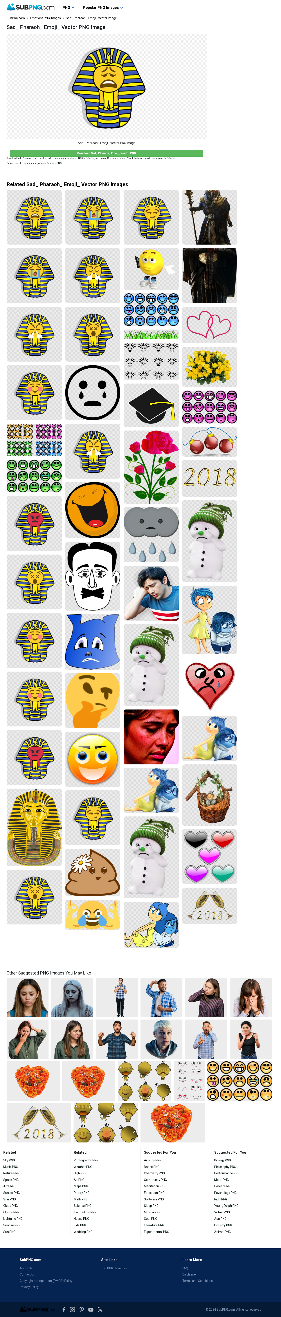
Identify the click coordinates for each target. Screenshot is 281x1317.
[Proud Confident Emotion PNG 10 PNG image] (117, 997)
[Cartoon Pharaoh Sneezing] (92, 451)
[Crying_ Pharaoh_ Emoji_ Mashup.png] (34, 275)
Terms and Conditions (197, 1281)
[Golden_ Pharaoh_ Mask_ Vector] (34, 827)
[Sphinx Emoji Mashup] (92, 817)
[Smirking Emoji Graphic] (92, 759)
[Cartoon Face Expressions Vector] (151, 361)
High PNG (80, 1173)
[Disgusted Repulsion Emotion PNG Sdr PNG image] (117, 1039)
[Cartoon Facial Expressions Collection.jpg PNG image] (189, 1081)
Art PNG (8, 1186)
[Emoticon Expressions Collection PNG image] (239, 1081)
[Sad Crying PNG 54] (151, 593)
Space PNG (11, 1180)
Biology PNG (222, 1160)
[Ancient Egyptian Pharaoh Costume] (209, 217)
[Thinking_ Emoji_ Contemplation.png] (92, 700)
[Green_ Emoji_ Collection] (34, 476)
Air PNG (79, 1180)
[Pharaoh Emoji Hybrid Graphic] (34, 699)
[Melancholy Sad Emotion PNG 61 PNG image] (28, 997)
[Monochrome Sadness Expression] (92, 576)
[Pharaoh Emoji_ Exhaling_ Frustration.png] (34, 334)
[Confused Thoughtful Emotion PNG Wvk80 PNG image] (161, 1039)
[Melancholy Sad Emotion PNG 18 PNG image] (72, 997)
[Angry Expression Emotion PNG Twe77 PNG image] (251, 1039)
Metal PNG (221, 1180)
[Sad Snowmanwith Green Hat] (151, 665)
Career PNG (222, 1186)
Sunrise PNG (11, 1225)
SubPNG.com (16, 18)
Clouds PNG (11, 1212)
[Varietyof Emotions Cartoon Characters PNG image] (106, 1122)
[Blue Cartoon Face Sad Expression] (92, 642)
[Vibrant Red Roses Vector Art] (151, 467)
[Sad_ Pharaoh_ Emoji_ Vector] (34, 217)
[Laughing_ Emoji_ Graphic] (92, 510)
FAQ (185, 1268)
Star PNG (9, 1199)
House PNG (81, 1218)
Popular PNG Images (101, 7)
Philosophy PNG (225, 1167)
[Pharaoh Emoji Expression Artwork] (34, 582)
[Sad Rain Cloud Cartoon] (151, 534)
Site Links (109, 1260)
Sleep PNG (151, 1205)
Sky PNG (9, 1160)
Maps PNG (81, 1186)
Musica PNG (152, 1212)
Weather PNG (83, 1167)
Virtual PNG (222, 1212)
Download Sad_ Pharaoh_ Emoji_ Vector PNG (106, 153)
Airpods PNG (152, 1160)
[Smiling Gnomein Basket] (209, 795)
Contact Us (27, 1274)
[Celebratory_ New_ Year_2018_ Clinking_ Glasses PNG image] (39, 1122)
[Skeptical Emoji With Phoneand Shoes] (151, 269)
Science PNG (82, 1205)
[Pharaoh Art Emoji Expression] (92, 334)
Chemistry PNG (154, 1173)
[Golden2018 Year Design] (209, 478)
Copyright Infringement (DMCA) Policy (46, 1281)
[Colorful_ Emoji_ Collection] (34, 440)
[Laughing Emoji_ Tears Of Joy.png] (92, 915)
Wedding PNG (83, 1232)
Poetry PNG (82, 1192)
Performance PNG (227, 1173)
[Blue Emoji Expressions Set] (151, 309)
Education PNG (154, 1192)
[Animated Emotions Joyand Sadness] (151, 790)
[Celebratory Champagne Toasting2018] (209, 906)
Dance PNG (151, 1167)
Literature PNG (154, 1225)
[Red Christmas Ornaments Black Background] (209, 442)
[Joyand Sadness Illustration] (151, 925)
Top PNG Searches (114, 1268)
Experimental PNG (156, 1232)
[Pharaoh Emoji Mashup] (34, 392)
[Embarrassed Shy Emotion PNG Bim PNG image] (28, 1039)
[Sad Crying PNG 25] (151, 736)
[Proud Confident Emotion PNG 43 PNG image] (161, 997)
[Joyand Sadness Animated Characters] (209, 738)
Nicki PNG (220, 1199)
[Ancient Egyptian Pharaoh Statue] (209, 275)
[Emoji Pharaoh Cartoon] (34, 640)
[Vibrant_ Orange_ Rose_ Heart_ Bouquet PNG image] (33, 1081)
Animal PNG (222, 1232)
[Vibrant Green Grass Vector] (151, 334)
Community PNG (155, 1180)
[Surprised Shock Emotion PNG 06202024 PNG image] (206, 1039)
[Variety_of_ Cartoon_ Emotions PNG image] (144, 1081)
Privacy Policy (29, 1287)
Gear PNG (150, 1218)
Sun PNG (9, 1232)
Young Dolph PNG (226, 1205)
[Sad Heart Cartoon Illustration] (209, 685)
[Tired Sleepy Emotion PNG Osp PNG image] (206, 997)
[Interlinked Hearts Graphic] (209, 325)
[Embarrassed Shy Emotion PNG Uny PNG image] (72, 1039)
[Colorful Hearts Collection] (209, 856)
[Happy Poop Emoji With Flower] (92, 872)
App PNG (220, 1218)
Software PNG (154, 1199)
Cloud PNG (10, 1205)
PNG (66, 7)
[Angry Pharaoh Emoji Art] (34, 523)
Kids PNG (80, 1225)
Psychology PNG (225, 1192)
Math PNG (81, 1199)
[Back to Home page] (30, 7)
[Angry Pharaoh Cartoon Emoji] (92, 275)
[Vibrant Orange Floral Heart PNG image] (172, 1122)
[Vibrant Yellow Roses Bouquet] (209, 367)
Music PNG (10, 1167)
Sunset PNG (11, 1192)
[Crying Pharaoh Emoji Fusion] (92, 217)
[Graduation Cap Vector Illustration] (151, 405)
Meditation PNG (155, 1186)
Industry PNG (223, 1225)
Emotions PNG (54, 163)
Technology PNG (85, 1212)
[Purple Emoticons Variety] (209, 407)
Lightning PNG (13, 1218)
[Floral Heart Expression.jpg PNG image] (88, 1081)
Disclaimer (189, 1274)
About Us (26, 1268)
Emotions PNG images (45, 18)
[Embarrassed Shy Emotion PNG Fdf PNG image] (251, 997)
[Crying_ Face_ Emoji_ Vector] (92, 392)
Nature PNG (11, 1173)
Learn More (192, 1260)
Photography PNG (86, 1160)
